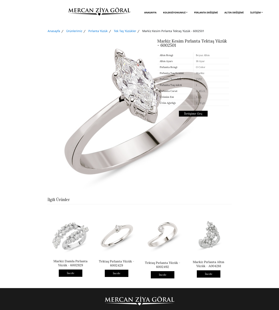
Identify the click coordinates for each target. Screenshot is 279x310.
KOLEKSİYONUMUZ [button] (174, 12)
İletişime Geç (193, 113)
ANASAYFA (150, 12)
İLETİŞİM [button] (255, 12)
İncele (70, 273)
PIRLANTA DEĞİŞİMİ (206, 12)
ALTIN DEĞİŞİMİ (234, 12)
